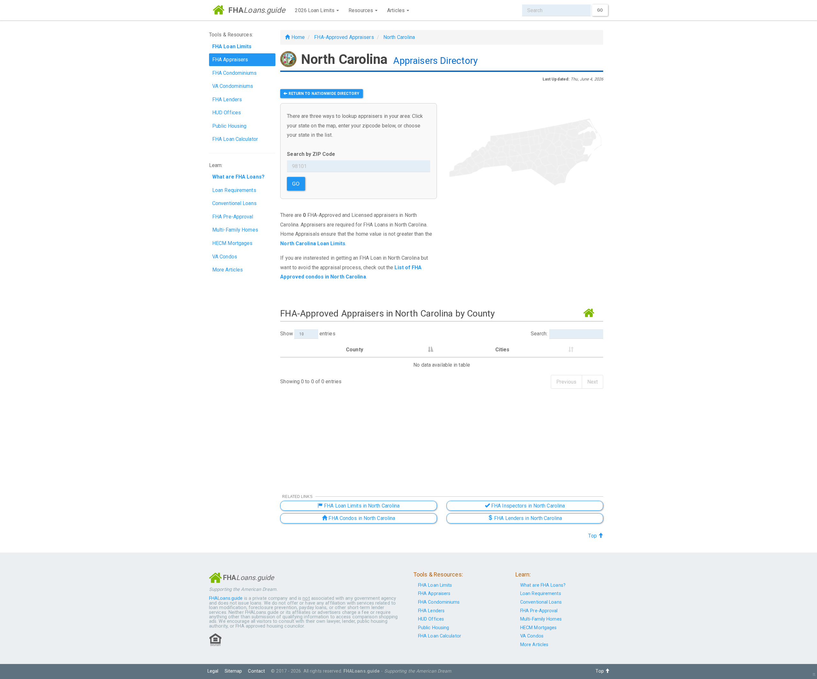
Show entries (307, 334)
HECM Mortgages (232, 243)
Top (593, 536)
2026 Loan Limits (315, 10)
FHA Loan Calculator (235, 139)
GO (296, 183)
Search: (539, 334)
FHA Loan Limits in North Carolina (361, 506)
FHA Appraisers (230, 60)
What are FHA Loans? (543, 585)
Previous (566, 382)
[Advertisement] (524, 255)
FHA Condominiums (234, 73)
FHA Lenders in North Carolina (527, 518)
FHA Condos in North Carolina (361, 518)
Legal (213, 671)
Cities (502, 350)
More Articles (227, 270)
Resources (361, 10)
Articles (396, 10)
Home (297, 37)
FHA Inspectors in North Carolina (527, 506)
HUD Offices (226, 113)
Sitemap (233, 671)
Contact (256, 671)
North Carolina (399, 37)
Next (592, 382)
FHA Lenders (227, 99)
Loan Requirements (234, 190)
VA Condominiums (232, 86)
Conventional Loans (234, 203)
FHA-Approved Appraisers (344, 37)
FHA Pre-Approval (232, 217)
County (354, 350)
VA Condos (224, 257)
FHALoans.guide (226, 598)
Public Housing (229, 126)
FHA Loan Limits (435, 585)
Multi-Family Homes (235, 230)
